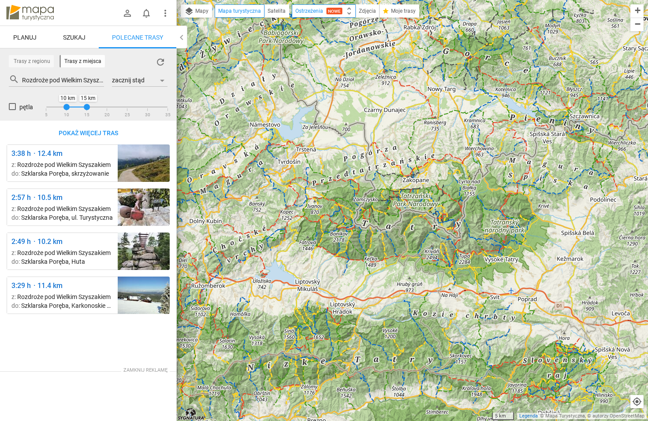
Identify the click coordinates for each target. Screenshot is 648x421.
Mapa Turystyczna (565, 416)
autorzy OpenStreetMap (618, 416)
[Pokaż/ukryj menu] (165, 13)
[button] (637, 11)
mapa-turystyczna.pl (30, 13)
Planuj (25, 37)
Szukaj (74, 37)
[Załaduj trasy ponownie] (160, 62)
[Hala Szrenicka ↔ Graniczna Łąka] (144, 295)
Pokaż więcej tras (88, 133)
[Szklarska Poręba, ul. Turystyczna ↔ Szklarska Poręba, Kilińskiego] (144, 207)
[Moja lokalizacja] (637, 401)
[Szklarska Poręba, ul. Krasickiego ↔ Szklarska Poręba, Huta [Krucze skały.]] (144, 251)
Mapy (201, 11)
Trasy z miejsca (82, 61)
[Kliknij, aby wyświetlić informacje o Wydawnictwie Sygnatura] (191, 414)
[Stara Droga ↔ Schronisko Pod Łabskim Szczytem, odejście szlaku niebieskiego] (144, 163)
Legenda (528, 416)
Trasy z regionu (32, 61)
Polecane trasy (137, 37)
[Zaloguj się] (127, 13)
